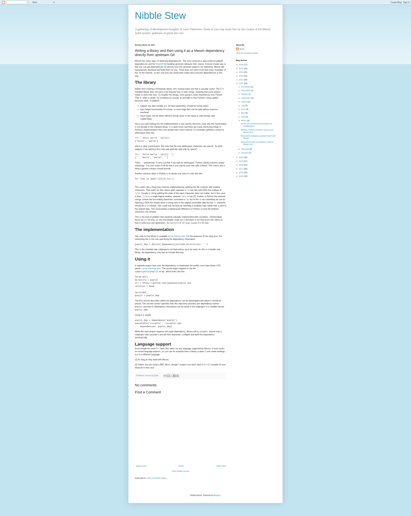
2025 (241, 68)
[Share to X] (171, 375)
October (245, 94)
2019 (241, 161)
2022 (241, 80)
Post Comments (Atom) (157, 478)
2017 (241, 169)
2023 (241, 76)
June (243, 109)
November (246, 90)
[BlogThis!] (168, 375)
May (243, 113)
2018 (241, 165)
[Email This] (165, 375)
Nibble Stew (160, 15)
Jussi (241, 49)
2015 (241, 176)
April (243, 117)
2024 (241, 72)
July (243, 105)
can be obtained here (151, 268)
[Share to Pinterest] (177, 375)
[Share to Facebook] (174, 375)
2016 (241, 172)
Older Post (221, 466)
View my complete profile (247, 53)
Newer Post (141, 466)
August (244, 102)
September (246, 98)
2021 (241, 83)
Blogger (217, 495)
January (245, 153)
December (246, 87)
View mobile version (180, 471)
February (245, 149)
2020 (241, 157)
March (244, 120)
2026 (241, 65)
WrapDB (160, 64)
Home (181, 466)
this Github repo (177, 236)
